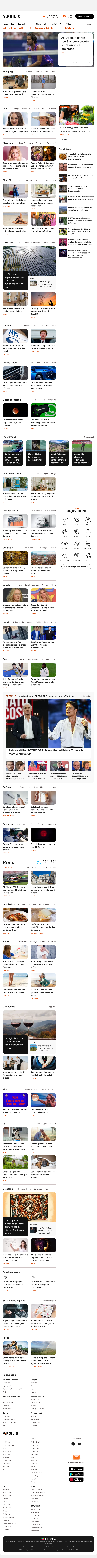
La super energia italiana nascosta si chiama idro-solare (44, 284)
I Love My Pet (50, 511)
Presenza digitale (49, 1301)
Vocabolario (35, 1521)
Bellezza (52, 109)
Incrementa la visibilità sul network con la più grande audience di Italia (42, 1323)
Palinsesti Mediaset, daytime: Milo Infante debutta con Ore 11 (58, 776)
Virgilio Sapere (7, 1492)
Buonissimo (9, 904)
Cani (38, 1124)
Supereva (8, 824)
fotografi (34, 1425)
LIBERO (7, 1541)
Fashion (29, 180)
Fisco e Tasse (50, 326)
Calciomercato (32, 659)
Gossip (33, 1482)
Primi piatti (32, 904)
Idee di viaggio (42, 548)
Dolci (54, 904)
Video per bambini (32, 1089)
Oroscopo (8, 1189)
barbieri (33, 1405)
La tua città (34, 1518)
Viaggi (46, 24)
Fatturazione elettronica (44, 28)
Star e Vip (26, 109)
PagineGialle (7, 1514)
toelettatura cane (9, 1419)
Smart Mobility (7, 1508)
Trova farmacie (36, 1515)
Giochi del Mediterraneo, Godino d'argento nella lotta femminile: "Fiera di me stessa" (80, 241)
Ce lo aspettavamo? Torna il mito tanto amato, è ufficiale (15, 385)
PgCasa (7, 787)
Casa (4, 502)
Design (53, 473)
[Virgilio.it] (12, 16)
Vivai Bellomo (64, 134)
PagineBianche (8, 1526)
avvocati (34, 1416)
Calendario (6, 1463)
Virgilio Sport (35, 1445)
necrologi (6, 1425)
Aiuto (4, 1470)
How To (33, 428)
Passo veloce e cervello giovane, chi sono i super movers (42, 992)
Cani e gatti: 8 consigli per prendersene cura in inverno (42, 1175)
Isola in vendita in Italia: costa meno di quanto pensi (45, 1048)
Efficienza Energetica (33, 242)
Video (68, 24)
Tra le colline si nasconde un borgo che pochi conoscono (43, 1284)
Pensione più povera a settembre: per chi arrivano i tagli (15, 348)
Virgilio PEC (7, 1448)
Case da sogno (42, 473)
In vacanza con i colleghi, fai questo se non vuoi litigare (14, 1075)
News (31, 143)
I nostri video (9, 437)
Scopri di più (66, 139)
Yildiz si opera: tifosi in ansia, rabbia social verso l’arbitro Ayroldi (80, 231)
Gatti (45, 1124)
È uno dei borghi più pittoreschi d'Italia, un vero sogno (13, 1284)
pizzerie (33, 1392)
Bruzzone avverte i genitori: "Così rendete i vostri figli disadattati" (15, 608)
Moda (33, 100)
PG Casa (6, 1520)
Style (37, 180)
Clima (20, 242)
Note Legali (34, 1546)
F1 (42, 659)
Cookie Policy (50, 1546)
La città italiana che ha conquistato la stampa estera (41, 571)
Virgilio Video (35, 1451)
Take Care (8, 941)
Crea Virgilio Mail (84, 16)
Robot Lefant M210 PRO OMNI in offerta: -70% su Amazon (42, 533)
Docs (58, 28)
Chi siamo (26, 1546)
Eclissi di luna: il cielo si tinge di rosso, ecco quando (13, 422)
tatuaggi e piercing (37, 1409)
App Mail (6, 1466)
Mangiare (34, 1380)
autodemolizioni (8, 1402)
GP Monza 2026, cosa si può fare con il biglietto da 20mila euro (14, 890)
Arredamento (51, 787)
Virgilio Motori (10, 362)
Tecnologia (7, 97)
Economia (22, 24)
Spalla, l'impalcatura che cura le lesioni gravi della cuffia (42, 964)
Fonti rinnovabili (50, 242)
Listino (53, 363)
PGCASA (42, 1541)
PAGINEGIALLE (21, 1541)
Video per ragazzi (49, 1089)
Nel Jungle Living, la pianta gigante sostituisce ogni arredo (43, 496)
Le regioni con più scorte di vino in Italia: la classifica (14, 1041)
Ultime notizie (18, 622)
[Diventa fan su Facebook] (73, 1444)
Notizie (5, 24)
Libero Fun (34, 1502)
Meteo (38, 24)
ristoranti (34, 1389)
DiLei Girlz (8, 180)
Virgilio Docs (7, 1454)
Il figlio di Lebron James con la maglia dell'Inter (35, 457)
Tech (61, 24)
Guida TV (22, 143)
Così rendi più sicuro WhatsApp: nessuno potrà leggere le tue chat (43, 422)
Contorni (6, 933)
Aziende (53, 868)
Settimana (38, 1189)
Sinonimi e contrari (32, 585)
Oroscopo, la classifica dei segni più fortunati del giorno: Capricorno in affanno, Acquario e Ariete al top (15, 1225)
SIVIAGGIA (72, 1541)
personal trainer (36, 1422)
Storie (53, 622)
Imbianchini (38, 787)
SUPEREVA (48, 1544)
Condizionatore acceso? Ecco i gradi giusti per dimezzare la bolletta (14, 810)
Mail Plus (12, 28)
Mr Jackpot (34, 1498)
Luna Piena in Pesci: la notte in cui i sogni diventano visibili (45, 1230)
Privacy (42, 1546)
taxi (4, 1399)
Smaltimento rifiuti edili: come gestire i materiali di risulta (14, 1360)
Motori (54, 24)
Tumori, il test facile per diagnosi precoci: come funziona (13, 964)
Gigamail (6, 1457)
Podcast (52, 1124)
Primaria (45, 585)
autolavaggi (7, 1409)
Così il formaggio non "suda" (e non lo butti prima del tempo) (43, 927)
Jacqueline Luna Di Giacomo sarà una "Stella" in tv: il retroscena (42, 608)
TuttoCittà (6, 1529)
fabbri (5, 1392)
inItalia (33, 1466)
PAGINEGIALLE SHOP (32, 1541)
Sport (13, 24)
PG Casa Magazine (9, 1523)
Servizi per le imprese (14, 1300)
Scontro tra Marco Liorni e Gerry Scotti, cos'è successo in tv (42, 645)
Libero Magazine (36, 1476)
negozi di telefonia (9, 1422)
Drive (30, 28)
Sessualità (52, 941)
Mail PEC (22, 28)
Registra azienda (8, 1517)
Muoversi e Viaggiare (11, 1396)
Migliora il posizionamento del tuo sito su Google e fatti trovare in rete (15, 1323)
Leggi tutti (52, 1007)
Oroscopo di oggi (24, 1189)
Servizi (5, 1413)
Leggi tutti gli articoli (83, 696)
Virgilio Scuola (7, 1495)
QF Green (8, 242)
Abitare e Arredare (10, 1380)
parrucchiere (35, 1399)
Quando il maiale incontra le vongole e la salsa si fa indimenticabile (79, 156)
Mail (4, 28)
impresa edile (7, 1386)
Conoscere (35, 998)
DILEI (66, 1541)
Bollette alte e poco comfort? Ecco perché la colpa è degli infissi (42, 810)
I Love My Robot (36, 539)
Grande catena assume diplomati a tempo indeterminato (77, 188)
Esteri (46, 622)
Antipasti (21, 904)
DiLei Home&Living (12, 473)
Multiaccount (7, 1460)
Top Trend (6, 1329)
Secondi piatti (44, 904)
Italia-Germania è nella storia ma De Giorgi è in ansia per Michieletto (13, 682)
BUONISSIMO (88, 1541)
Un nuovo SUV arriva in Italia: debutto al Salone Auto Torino (41, 385)
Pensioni (6, 354)
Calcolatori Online (37, 1527)
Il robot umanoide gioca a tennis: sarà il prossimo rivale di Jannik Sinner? (13, 460)
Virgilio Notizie (35, 1442)
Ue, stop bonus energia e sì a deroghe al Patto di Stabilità (43, 311)
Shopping (6, 1489)
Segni (53, 1189)
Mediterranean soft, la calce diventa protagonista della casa (15, 496)
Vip (4, 134)
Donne (30, 24)
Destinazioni (28, 548)
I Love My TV (37, 511)
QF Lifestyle (9, 1006)
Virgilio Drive (7, 1451)
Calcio (22, 659)
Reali (32, 134)
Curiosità (41, 824)
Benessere (23, 941)
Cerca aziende (35, 1509)
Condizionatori (8, 816)
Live (54, 659)
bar (32, 1386)
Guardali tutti (89, 437)
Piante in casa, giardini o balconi (73, 127)
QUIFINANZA (80, 1541)
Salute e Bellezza (37, 1396)
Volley (5, 688)
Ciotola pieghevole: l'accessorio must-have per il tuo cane (15, 1175)
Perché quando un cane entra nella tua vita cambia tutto (42, 1146)
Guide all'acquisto (41, 72)
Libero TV (34, 1479)
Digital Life (52, 400)
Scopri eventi (35, 1512)
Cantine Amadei (36, 1366)
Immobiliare (38, 326)
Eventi (34, 868)
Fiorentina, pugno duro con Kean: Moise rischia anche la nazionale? (43, 682)
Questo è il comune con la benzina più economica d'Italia (14, 847)
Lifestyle (36, 109)
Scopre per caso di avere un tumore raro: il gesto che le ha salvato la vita (15, 166)
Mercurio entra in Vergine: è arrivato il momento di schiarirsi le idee (15, 1258)
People (17, 109)
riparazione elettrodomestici (12, 1389)
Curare (33, 970)
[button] (89, 62)
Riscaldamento (25, 787)
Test (54, 180)
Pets (5, 1123)
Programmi (40, 143)
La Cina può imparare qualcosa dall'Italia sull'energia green (14, 279)
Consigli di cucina (37, 933)
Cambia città (7, 867)
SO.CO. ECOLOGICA (9, 1366)
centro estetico (36, 1402)
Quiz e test (51, 824)
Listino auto (7, 1505)
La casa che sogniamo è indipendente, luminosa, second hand (42, 203)
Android (34, 400)
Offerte (29, 72)
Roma (9, 862)
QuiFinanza (8, 325)
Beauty (21, 180)
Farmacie (43, 868)
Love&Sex (46, 180)
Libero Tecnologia (12, 400)
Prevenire (6, 970)
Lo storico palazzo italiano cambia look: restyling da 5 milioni (43, 890)
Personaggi (51, 143)
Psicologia (33, 941)
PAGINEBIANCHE (51, 1541)
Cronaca (64, 53)
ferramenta (6, 1383)
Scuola (6, 585)
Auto (31, 363)
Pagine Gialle (9, 1375)
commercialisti (36, 1419)
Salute (42, 941)
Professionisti (36, 1413)
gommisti (6, 1405)
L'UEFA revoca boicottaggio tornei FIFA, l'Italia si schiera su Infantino (80, 220)
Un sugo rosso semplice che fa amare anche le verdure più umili (14, 927)
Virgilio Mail (7, 1442)
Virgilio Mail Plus (8, 1445)
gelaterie (34, 1383)
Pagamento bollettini (37, 1495)
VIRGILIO (13, 1541)
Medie (53, 585)
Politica (38, 622)
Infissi (33, 816)
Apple (42, 400)
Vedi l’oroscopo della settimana (76, 567)
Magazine (8, 143)
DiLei (5, 108)
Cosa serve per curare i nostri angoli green (75, 131)
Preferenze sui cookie (63, 1546)
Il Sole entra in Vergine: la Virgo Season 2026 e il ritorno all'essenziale (42, 1258)
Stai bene (6, 995)
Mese (46, 1189)
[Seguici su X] (79, 1444)
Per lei (53, 72)
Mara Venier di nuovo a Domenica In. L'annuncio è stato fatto (37, 776)
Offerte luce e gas (70, 28)
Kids (5, 1089)
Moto (38, 363)
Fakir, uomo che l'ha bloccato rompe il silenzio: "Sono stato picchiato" (14, 645)
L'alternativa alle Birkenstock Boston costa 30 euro (42, 94)
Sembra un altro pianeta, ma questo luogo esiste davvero (14, 571)
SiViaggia (8, 547)
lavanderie (6, 1416)
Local (33, 896)
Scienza (5, 428)
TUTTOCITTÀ (60, 1541)
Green (7, 287)
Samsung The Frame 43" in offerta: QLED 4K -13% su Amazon (15, 533)
